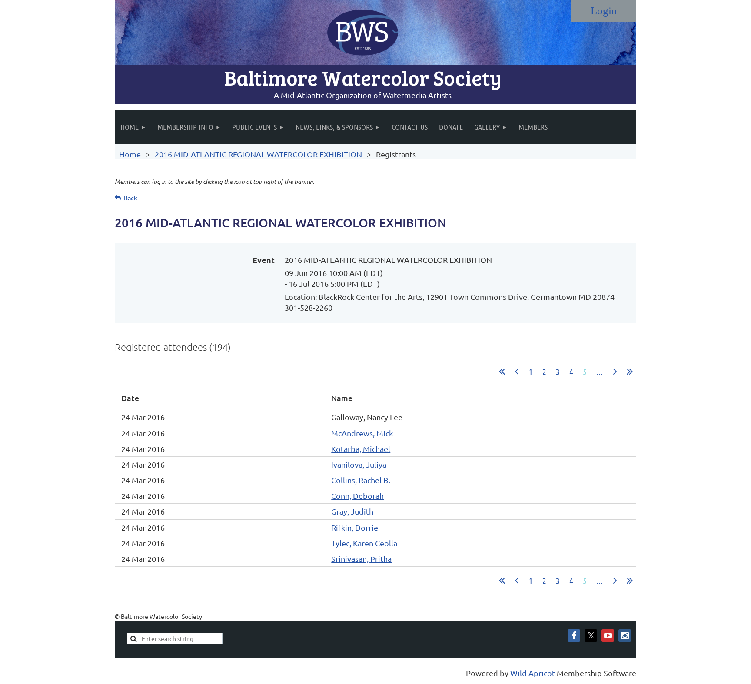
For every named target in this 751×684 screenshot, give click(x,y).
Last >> (629, 371)
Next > (615, 371)
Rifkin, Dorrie (354, 527)
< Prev (516, 371)
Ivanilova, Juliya (358, 464)
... (600, 371)
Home (130, 154)
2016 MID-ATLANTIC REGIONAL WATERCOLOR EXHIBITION (258, 154)
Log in (603, 11)
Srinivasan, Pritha (361, 558)
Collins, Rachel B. (360, 480)
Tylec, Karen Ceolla (364, 543)
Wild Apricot (532, 672)
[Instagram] (624, 635)
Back (130, 198)
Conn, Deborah (357, 495)
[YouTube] (607, 635)
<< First (502, 371)
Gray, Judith (352, 511)
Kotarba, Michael (360, 448)
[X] (591, 635)
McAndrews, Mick (362, 433)
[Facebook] (574, 635)
